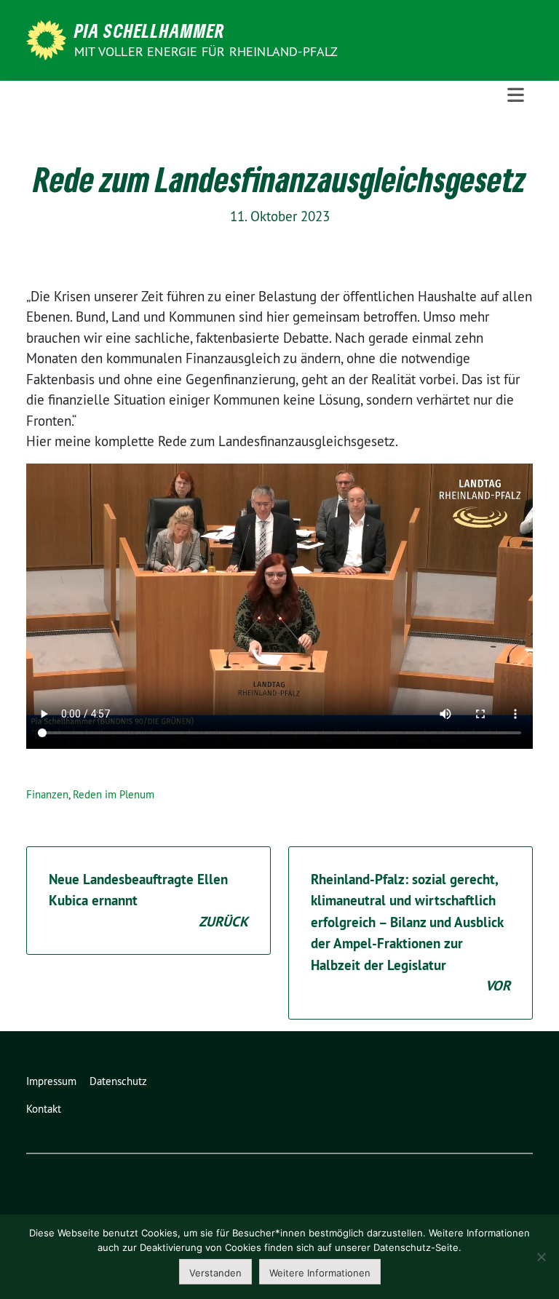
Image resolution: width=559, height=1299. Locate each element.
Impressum (51, 1081)
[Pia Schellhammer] (48, 38)
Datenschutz (118, 1081)
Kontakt (43, 1109)
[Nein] (541, 1257)
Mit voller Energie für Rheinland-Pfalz (207, 51)
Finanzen (47, 794)
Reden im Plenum (113, 794)
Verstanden (215, 1273)
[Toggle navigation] (516, 95)
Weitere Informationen (319, 1273)
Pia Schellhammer (149, 30)
